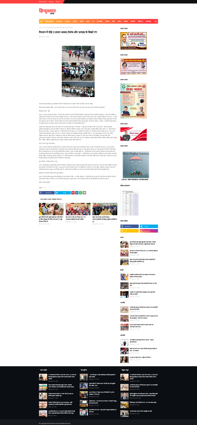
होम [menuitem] (41, 21)
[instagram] (149, 231)
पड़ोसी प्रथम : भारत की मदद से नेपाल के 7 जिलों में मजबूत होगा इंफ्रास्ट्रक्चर (102, 402)
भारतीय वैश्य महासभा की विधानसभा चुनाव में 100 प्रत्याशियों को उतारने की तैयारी (144, 308)
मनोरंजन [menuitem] (107, 21)
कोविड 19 (58, 2)
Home (41, 28)
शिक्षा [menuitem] (113, 21)
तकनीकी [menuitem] (133, 21)
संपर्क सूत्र (51, 2)
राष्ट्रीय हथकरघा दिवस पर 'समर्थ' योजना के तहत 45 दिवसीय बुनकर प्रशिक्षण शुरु (60, 395)
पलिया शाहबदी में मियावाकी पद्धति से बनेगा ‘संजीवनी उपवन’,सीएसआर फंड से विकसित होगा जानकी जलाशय (61, 386)
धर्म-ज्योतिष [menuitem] (99, 21)
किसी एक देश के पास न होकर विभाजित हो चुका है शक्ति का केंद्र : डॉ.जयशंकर (143, 350)
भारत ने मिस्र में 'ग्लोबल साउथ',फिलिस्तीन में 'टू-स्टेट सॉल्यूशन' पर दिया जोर (101, 393)
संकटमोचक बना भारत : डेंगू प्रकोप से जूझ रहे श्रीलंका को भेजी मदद (102, 411)
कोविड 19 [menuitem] (140, 21)
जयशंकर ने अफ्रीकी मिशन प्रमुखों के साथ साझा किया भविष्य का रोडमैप (142, 293)
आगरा (45, 28)
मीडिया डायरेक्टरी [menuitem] (49, 21)
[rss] (129, 231)
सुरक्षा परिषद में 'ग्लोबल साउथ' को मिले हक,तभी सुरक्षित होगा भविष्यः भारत (102, 384)
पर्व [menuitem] (93, 21)
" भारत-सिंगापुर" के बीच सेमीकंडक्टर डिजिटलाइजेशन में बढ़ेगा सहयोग (102, 376)
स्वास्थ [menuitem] (119, 21)
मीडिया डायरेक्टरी (43, 2)
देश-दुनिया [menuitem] (67, 21)
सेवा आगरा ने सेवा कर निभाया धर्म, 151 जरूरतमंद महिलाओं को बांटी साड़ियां (76, 218)
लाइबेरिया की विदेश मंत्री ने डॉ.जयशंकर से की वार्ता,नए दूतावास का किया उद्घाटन (142, 276)
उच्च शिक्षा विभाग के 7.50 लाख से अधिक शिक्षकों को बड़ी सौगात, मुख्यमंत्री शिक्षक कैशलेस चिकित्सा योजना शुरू (61, 412)
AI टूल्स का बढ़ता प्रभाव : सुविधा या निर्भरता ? (140, 357)
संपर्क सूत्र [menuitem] (148, 21)
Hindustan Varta (54, 423)
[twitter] (149, 226)
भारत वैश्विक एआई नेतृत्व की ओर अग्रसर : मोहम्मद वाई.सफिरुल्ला (142, 341)
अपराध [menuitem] (88, 21)
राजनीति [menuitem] (75, 21)
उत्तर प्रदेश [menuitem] (59, 21)
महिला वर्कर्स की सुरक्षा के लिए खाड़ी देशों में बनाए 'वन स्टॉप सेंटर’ (143, 284)
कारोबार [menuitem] (126, 21)
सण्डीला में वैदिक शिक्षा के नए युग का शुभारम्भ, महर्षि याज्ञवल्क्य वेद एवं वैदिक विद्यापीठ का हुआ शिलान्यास (60, 403)
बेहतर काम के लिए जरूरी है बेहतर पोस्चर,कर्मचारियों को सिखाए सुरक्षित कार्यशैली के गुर (105, 219)
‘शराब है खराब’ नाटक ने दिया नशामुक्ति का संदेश (141, 411)
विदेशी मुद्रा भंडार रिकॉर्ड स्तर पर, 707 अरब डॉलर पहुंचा (143, 402)
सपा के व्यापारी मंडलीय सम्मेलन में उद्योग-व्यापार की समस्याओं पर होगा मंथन (141, 326)
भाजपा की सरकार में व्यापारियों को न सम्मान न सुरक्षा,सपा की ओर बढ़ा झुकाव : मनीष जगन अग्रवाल (144, 317)
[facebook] (129, 226)
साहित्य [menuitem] (81, 21)
